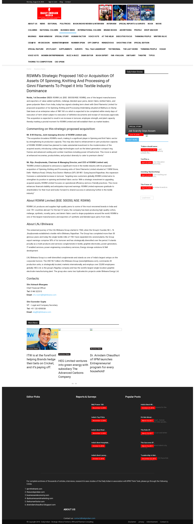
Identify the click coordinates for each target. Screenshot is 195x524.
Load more (146, 198)
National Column (49, 30)
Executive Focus (124, 36)
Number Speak (78, 43)
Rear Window (45, 36)
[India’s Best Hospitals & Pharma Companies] (82, 446)
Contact (68, 2)
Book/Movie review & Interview (88, 23)
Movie (158, 23)
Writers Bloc (160, 36)
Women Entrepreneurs (52, 55)
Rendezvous (108, 43)
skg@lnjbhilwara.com (42, 312)
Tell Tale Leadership (95, 49)
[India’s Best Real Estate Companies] (82, 433)
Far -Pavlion (117, 55)
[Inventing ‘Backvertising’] (132, 175)
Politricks (65, 23)
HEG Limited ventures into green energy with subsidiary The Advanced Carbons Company (73, 368)
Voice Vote (93, 36)
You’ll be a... (145, 159)
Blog (61, 2)
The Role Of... (146, 430)
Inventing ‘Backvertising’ (150, 172)
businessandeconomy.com (38, 495)
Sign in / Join (53, 2)
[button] (164, 37)
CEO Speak (59, 62)
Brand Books (110, 30)
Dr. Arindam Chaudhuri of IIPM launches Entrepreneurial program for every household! (105, 363)
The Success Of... (148, 443)
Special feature (35, 49)
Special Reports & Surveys (132, 23)
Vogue (162, 49)
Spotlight (51, 49)
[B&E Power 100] (82, 408)
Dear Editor (87, 55)
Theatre (142, 55)
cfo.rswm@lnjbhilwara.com (44, 295)
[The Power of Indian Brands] (132, 188)
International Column (89, 30)
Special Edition (141, 43)
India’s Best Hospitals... (100, 443)
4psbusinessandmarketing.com (40, 498)
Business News (68, 30)
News (42, 23)
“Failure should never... (150, 146)
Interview (111, 23)
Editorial (52, 23)
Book (150, 23)
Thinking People (143, 36)
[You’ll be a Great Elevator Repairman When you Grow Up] (132, 162)
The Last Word (130, 49)
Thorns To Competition (40, 62)
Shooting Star (123, 43)
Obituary (130, 55)
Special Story (62, 36)
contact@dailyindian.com (84, 518)
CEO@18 (31, 43)
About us (32, 23)
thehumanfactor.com (36, 501)
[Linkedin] (162, 1)
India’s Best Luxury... (99, 455)
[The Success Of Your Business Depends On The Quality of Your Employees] (132, 446)
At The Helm (108, 36)
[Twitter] (166, 1)
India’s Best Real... (98, 430)
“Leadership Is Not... (149, 455)
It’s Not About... (147, 417)
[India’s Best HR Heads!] (132, 408)
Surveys (79, 49)
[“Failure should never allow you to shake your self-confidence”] (132, 149)
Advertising (126, 30)
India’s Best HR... (147, 405)
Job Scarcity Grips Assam (141, 130)
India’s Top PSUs (98, 417)
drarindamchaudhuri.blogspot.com (41, 505)
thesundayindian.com (36, 492)
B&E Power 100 (97, 405)
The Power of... (147, 185)
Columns (32, 30)
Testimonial (114, 49)
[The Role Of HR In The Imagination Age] (132, 433)
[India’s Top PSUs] (82, 420)
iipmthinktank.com (34, 489)
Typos (152, 55)
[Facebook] (158, 1)
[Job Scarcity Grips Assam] (146, 103)
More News (33, 323)
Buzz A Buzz (73, 55)
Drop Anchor (151, 30)
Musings (32, 36)
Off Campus (93, 43)
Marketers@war (60, 43)
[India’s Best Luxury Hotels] (82, 458)
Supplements (65, 49)
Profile (138, 30)
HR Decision (44, 43)
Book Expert (102, 55)
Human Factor (78, 36)
